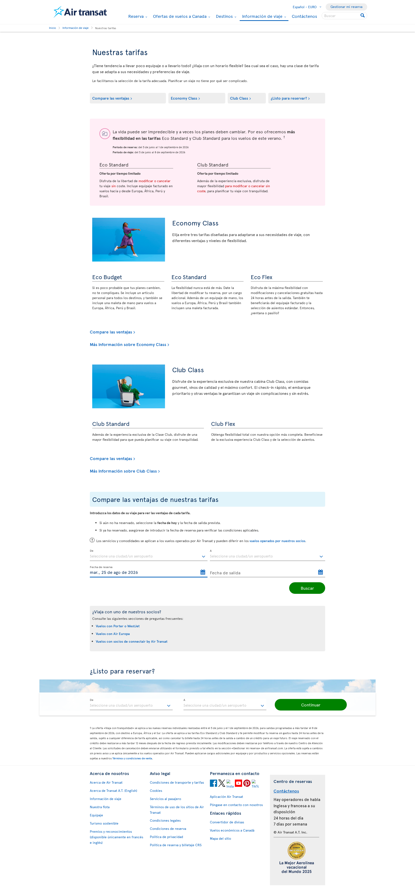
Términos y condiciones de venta (132, 758)
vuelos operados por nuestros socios (277, 540)
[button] (311, 705)
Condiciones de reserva (168, 828)
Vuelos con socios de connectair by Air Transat (131, 641)
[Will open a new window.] (213, 784)
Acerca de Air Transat (106, 782)
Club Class (239, 98)
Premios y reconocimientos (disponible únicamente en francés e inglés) (116, 837)
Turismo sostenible (104, 823)
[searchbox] (344, 15)
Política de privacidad (166, 836)
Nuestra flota (100, 807)
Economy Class (184, 98)
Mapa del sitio (220, 838)
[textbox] (149, 555)
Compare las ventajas (110, 98)
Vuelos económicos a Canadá (232, 830)
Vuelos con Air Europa (113, 633)
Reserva (135, 16)
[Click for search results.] (363, 15)
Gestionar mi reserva (346, 6)
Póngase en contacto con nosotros (236, 804)
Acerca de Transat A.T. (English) (113, 790)
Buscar (307, 588)
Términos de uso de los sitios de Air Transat (177, 810)
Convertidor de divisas (227, 822)
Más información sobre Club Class (123, 471)
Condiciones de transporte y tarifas (177, 782)
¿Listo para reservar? (289, 98)
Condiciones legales (165, 820)
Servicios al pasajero (165, 798)
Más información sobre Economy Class (128, 344)
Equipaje (96, 815)
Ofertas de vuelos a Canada (179, 16)
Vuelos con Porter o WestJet (118, 626)
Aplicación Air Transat (226, 796)
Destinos (224, 16)
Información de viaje (262, 16)
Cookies (156, 790)
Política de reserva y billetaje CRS (175, 845)
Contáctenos (304, 16)
